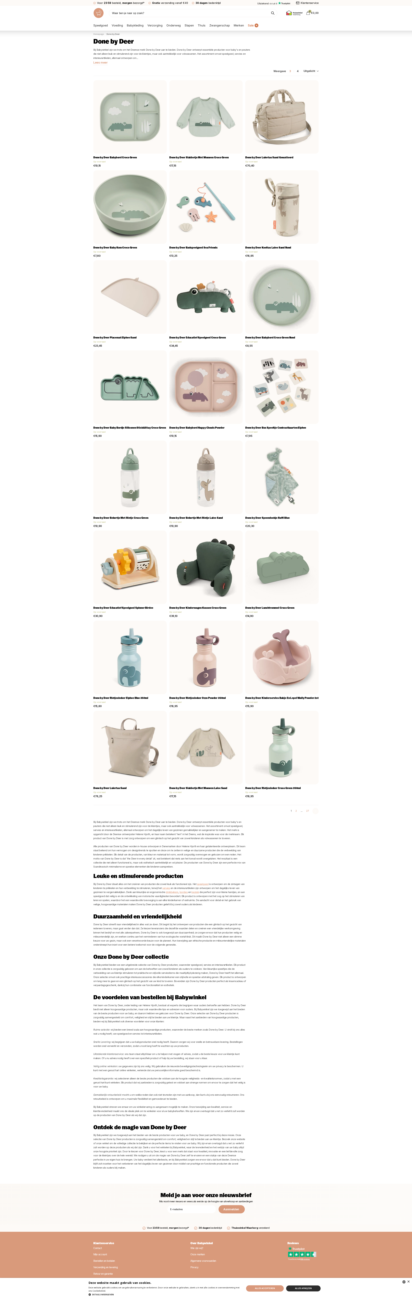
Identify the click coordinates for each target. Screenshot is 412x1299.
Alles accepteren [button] (265, 1288)
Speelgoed (100, 25)
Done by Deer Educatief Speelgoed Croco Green (197, 338)
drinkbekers (172, 892)
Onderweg (173, 25)
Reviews (293, 1243)
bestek (195, 892)
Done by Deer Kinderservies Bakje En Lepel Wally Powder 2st (282, 698)
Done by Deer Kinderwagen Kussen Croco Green (197, 608)
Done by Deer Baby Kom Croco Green (115, 248)
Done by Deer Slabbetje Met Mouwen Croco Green (199, 157)
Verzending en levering (105, 1267)
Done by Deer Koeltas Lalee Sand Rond (268, 248)
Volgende (315, 811)
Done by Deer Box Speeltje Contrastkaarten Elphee (275, 428)
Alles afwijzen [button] (303, 1288)
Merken (239, 25)
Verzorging (155, 25)
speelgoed (202, 884)
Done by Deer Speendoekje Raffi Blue (267, 518)
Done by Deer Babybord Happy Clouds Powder (196, 428)
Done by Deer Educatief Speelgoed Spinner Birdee (123, 608)
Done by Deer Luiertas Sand (110, 788)
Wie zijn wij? (196, 1247)
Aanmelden (231, 1209)
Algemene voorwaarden (203, 1260)
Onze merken (197, 1254)
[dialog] (206, 1288)
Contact (97, 1247)
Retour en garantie (103, 1273)
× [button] (408, 1281)
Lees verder (112, 1290)
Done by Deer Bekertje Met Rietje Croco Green (120, 518)
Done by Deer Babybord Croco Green (115, 157)
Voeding (117, 25)
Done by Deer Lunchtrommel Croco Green (269, 608)
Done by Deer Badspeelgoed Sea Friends (193, 248)
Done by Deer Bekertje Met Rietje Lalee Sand (196, 518)
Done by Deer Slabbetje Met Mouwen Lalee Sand (198, 788)
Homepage (98, 34)
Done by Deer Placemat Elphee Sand (115, 338)
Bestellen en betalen (104, 1260)
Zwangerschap (219, 25)
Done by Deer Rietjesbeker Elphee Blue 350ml (120, 698)
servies (166, 888)
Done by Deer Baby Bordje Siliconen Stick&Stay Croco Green (129, 428)
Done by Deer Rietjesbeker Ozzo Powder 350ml (197, 698)
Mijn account (100, 1254)
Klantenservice (103, 1243)
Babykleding (135, 25)
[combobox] (404, 1282)
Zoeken (272, 13)
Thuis (202, 25)
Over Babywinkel (201, 1243)
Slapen (189, 25)
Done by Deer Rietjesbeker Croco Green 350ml (273, 788)
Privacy (194, 1267)
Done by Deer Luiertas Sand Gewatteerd (269, 157)
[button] (164, 1295)
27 (307, 810)
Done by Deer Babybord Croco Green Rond (270, 338)
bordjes (184, 892)
